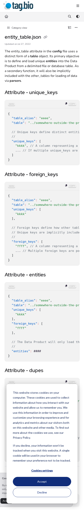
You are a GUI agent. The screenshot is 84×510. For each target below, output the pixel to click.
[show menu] (77, 6)
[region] (42, 132)
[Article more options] (76, 28)
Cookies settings (42, 470)
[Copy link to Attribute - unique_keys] (64, 93)
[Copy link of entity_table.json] (45, 37)
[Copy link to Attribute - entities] (52, 275)
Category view (19, 27)
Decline (42, 492)
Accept (42, 481)
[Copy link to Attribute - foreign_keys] (64, 174)
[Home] (18, 6)
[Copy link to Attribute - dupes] (49, 371)
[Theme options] (77, 16)
